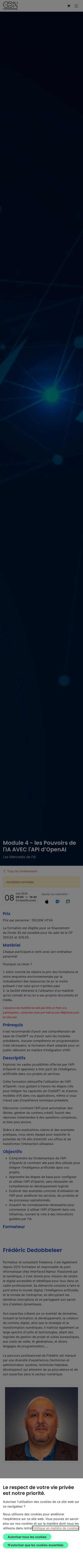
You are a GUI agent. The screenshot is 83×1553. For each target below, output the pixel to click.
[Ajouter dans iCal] (47, 901)
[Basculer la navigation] (76, 6)
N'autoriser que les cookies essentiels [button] (36, 1545)
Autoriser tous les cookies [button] (27, 1537)
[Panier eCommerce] (68, 6)
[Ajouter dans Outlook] (57, 901)
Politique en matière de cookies (55, 1528)
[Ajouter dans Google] (68, 901)
